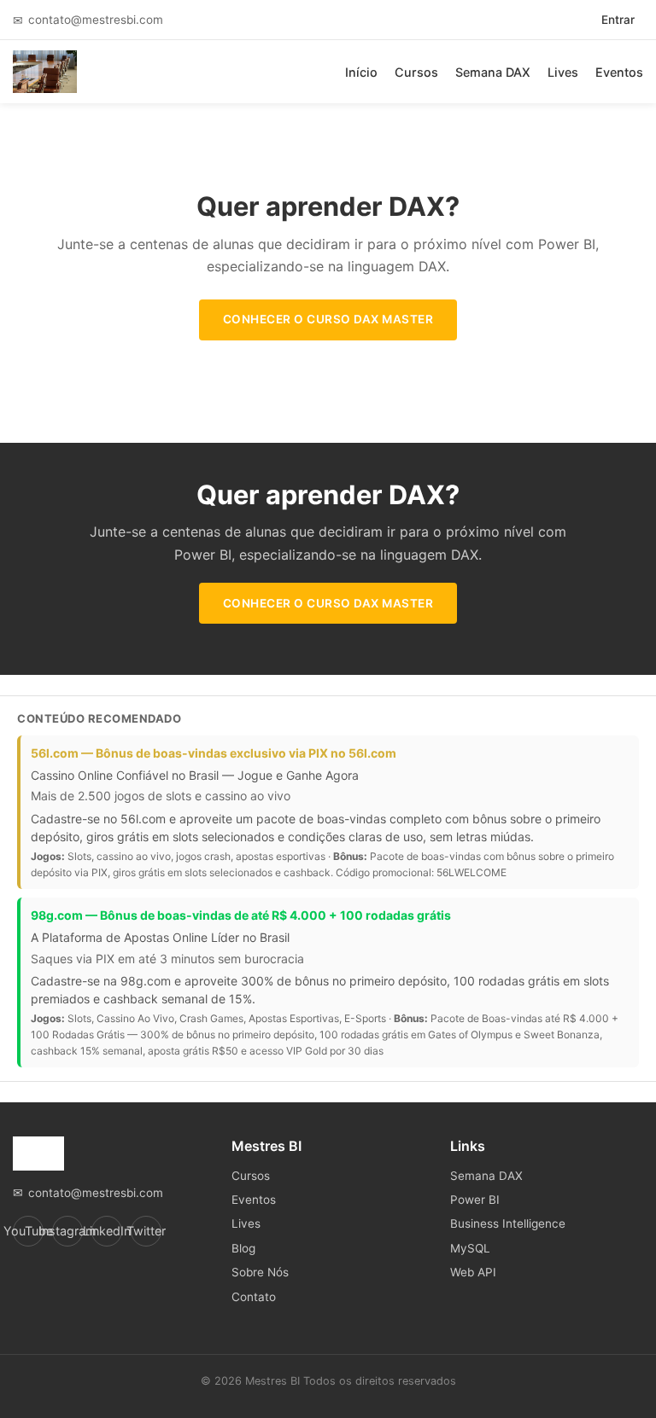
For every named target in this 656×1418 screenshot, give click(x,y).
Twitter (146, 1230)
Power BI (475, 1199)
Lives (563, 72)
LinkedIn (106, 1230)
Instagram (67, 1230)
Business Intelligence (507, 1223)
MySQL (470, 1248)
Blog (243, 1248)
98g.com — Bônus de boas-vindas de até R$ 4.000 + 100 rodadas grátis (241, 915)
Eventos (619, 72)
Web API (473, 1272)
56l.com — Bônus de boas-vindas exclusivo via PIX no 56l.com (213, 753)
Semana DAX (492, 72)
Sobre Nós (260, 1272)
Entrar (618, 19)
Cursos (416, 72)
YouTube (28, 1230)
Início (361, 72)
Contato (253, 1297)
